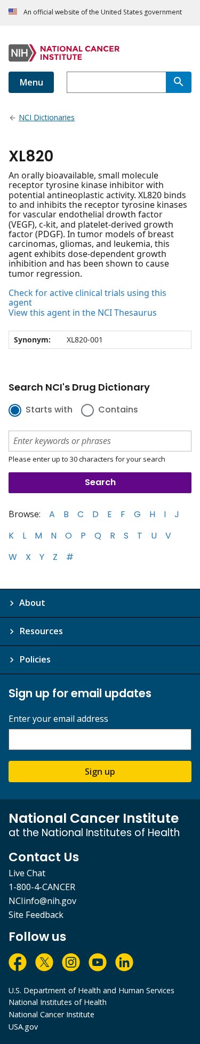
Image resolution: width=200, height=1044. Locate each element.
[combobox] (116, 82)
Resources (41, 631)
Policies (35, 659)
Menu (31, 82)
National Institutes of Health (58, 1002)
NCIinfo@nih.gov (42, 901)
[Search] (178, 82)
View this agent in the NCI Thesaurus (83, 312)
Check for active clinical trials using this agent (87, 298)
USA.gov (23, 1027)
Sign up (100, 771)
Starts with (49, 410)
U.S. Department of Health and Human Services (91, 990)
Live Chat (27, 873)
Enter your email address (58, 718)
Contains (118, 410)
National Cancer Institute (51, 1014)
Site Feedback (36, 915)
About (32, 603)
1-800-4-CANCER (42, 887)
